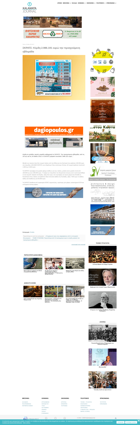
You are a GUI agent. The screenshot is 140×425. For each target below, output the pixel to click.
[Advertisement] (54, 113)
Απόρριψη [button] (120, 422)
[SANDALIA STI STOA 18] (102, 87)
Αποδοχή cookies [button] (131, 422)
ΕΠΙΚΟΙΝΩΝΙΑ (103, 404)
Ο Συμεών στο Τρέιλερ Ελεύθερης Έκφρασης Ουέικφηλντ (102, 310)
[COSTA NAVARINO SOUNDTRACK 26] (102, 111)
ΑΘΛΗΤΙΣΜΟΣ (84, 407)
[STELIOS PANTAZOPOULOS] (102, 193)
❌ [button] (139, 420)
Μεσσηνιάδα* (102, 367)
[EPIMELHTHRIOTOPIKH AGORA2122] (54, 193)
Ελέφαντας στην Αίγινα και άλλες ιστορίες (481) (75, 271)
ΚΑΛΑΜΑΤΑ (25, 402)
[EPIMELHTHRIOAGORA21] (102, 231)
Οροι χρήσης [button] (26, 422)
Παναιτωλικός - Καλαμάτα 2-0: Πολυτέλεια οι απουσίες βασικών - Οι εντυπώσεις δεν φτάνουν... (53, 300)
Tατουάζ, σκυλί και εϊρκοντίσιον (102, 389)
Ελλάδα (32, 232)
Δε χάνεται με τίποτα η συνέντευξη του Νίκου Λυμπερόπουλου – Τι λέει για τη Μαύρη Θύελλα (53, 272)
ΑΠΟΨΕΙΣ (44, 409)
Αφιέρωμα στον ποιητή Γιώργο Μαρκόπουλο (102, 287)
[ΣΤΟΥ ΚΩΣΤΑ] (102, 133)
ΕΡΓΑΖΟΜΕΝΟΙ (45, 402)
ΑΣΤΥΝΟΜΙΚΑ (45, 407)
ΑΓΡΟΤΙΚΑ (63, 402)
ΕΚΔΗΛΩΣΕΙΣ (84, 404)
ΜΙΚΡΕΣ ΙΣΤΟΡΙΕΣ (85, 411)
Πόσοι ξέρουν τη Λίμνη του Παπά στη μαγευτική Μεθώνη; (33, 271)
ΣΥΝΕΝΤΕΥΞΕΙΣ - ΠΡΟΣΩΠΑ (88, 409)
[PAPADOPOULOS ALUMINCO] (54, 143)
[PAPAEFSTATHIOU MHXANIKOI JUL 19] (102, 215)
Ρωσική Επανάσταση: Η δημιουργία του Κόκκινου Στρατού (103, 343)
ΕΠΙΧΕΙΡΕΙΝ (64, 404)
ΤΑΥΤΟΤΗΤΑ (103, 402)
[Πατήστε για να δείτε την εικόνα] (54, 77)
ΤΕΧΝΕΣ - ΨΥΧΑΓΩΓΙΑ (86, 402)
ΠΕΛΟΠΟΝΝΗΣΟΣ (26, 404)
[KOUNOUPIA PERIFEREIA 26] (102, 154)
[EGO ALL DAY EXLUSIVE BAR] (52, 23)
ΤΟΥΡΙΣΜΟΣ (64, 405)
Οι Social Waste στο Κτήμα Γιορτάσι (103, 264)
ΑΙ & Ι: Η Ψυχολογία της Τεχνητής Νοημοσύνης (33, 299)
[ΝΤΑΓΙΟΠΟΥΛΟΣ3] (54, 132)
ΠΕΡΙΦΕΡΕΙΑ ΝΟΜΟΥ (27, 405)
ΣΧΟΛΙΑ (44, 411)
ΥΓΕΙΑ (43, 405)
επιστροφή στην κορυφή (78, 244)
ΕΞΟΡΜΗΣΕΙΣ (45, 413)
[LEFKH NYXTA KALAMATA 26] (103, 62)
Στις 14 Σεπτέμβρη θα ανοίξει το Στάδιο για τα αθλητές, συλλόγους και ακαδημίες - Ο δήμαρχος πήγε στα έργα (74, 300)
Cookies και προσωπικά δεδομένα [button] (12, 422)
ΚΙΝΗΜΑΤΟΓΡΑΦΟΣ (85, 405)
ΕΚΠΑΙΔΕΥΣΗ (45, 404)
